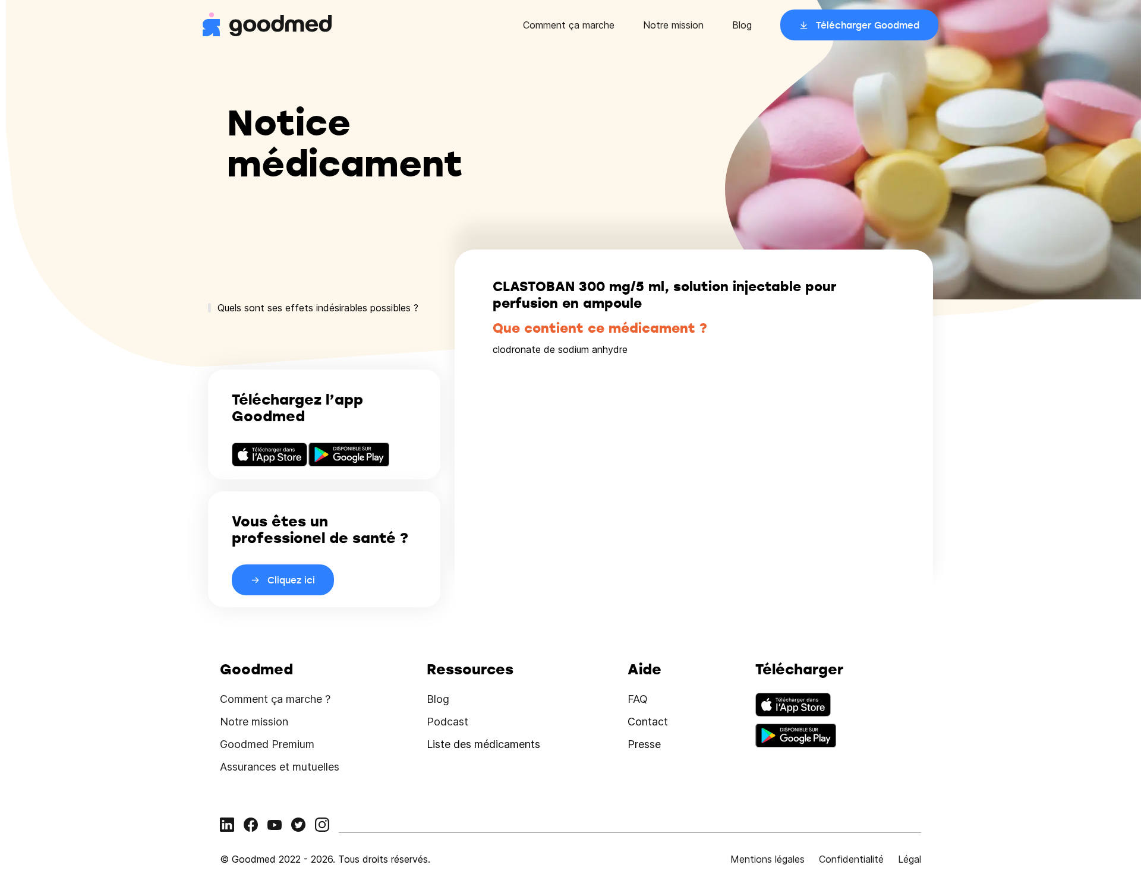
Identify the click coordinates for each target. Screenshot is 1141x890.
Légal (909, 859)
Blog (742, 25)
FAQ (638, 699)
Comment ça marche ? (275, 699)
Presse (644, 744)
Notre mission (673, 25)
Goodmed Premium (267, 744)
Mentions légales (767, 859)
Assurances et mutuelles (279, 766)
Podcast (447, 721)
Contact (648, 721)
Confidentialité (851, 859)
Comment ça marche (568, 25)
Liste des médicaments (483, 744)
